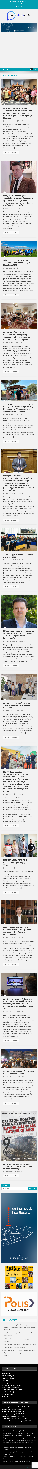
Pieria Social (22, 121)
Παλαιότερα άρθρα (7, 1185)
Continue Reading (12, 152)
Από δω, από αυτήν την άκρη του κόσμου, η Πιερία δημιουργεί (18, 1340)
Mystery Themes (28, 1467)
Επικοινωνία (27, 3)
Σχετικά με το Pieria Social (15, 3)
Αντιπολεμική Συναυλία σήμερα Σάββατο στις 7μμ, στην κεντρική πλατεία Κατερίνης (17, 1166)
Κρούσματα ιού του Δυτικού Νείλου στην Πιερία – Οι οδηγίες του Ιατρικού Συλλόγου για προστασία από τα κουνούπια (20, 1353)
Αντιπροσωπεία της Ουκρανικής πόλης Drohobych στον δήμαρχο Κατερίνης (17, 705)
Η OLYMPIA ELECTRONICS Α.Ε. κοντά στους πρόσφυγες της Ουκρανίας (16, 862)
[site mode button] (31, 69)
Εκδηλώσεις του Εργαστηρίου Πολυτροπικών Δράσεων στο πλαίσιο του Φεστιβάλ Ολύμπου (20, 1346)
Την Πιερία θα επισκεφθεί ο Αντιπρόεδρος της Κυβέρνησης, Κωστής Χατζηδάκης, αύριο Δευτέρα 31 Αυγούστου (19, 1327)
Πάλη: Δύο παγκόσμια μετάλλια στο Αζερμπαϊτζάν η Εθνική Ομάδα (19, 1334)
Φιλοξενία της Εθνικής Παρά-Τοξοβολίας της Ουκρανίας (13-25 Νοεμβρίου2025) (17, 262)
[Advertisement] (19, 50)
